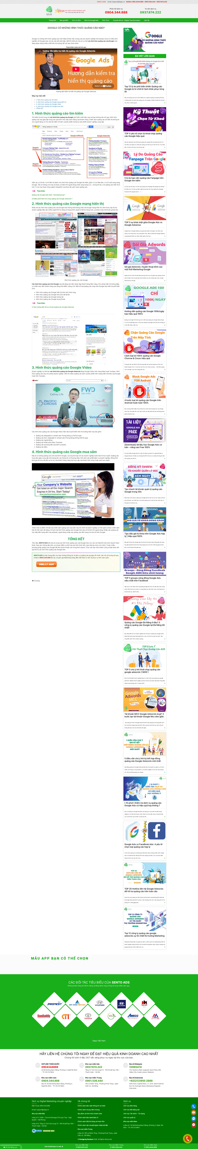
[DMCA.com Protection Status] (49, 1131)
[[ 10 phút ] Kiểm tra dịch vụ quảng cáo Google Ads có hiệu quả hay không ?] (144, 789)
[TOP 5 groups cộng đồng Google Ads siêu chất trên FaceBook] (144, 564)
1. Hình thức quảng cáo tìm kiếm (46, 100)
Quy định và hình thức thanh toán (90, 1114)
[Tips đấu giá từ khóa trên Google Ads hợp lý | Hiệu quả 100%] (144, 519)
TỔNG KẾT (39, 108)
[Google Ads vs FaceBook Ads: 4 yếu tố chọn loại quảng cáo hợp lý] (144, 831)
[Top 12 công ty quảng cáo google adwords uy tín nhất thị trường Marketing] (144, 919)
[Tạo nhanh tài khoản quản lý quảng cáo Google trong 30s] (144, 475)
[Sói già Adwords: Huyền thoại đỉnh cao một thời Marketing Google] (144, 253)
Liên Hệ (146, 20)
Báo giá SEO (64, 20)
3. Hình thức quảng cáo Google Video (48, 104)
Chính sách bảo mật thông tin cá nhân (91, 1106)
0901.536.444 (150, 2)
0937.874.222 (162, 2)
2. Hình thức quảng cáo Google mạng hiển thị (51, 102)
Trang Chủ (52, 20)
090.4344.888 (137, 2)
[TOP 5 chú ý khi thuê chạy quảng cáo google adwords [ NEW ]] (144, 655)
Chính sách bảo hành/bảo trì (88, 1117)
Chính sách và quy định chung (89, 1110)
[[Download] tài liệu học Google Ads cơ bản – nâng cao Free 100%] (144, 430)
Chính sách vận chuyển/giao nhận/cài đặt (93, 1125)
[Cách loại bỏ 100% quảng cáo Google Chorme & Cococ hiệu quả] (144, 341)
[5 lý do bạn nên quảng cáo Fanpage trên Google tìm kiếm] (144, 164)
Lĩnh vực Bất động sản (131, 1110)
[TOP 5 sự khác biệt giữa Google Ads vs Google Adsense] (144, 208)
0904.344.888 (116, 12)
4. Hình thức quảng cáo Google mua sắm (49, 106)
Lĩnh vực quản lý (129, 1117)
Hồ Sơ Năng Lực (11, 1147)
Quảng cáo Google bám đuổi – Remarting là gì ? (48, 195)
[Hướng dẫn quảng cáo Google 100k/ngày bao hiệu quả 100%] (144, 297)
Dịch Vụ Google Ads (91, 20)
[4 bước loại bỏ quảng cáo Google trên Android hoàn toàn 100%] (144, 386)
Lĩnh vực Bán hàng (130, 1106)
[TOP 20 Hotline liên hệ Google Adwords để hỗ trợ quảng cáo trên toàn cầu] (144, 874)
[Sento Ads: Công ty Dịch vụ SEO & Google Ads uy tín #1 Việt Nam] (49, 11)
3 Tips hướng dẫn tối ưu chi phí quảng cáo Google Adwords (53, 307)
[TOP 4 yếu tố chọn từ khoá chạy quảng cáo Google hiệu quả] (144, 119)
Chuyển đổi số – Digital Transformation (126, 20)
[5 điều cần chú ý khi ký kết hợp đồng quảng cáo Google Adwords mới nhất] (144, 744)
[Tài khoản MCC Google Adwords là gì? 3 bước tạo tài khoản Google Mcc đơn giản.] (144, 700)
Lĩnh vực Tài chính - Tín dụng (134, 1114)
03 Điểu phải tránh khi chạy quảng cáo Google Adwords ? (52, 199)
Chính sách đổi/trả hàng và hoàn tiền (91, 1121)
